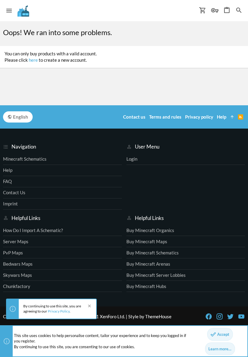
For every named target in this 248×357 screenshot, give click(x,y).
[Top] (232, 117)
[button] (9, 10)
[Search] (239, 10)
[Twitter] (230, 316)
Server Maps (15, 241)
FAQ (7, 181)
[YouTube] (241, 316)
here (33, 60)
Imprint (10, 203)
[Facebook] (208, 316)
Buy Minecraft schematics (152, 252)
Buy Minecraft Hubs (146, 286)
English (20, 117)
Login (131, 159)
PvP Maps (13, 252)
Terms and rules (165, 117)
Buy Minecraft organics (150, 230)
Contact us (14, 192)
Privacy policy (199, 117)
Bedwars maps (18, 264)
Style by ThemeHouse (149, 316)
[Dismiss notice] (89, 307)
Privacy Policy (59, 311)
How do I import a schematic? (33, 230)
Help (7, 170)
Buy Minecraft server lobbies (156, 275)
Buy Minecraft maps (146, 241)
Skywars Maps (17, 275)
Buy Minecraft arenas (148, 264)
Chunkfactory (16, 286)
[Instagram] (219, 316)
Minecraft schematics (25, 159)
